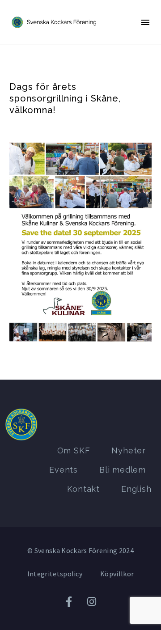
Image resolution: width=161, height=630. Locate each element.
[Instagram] (92, 602)
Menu (145, 22)
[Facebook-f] (69, 602)
